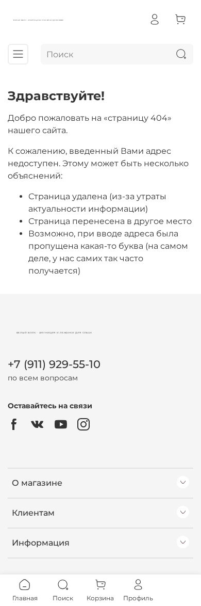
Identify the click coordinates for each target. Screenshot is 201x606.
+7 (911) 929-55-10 (54, 364)
